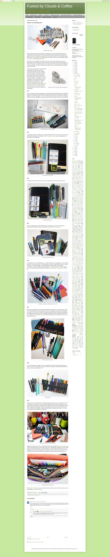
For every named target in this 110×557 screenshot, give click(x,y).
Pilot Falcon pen (75, 269)
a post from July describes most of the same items (36, 83)
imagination (77, 228)
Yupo (82, 344)
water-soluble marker (77, 331)
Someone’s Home (77, 76)
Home (27, 14)
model (79, 249)
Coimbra (77, 189)
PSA (73, 284)
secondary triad (80, 295)
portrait (79, 279)
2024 (74, 65)
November (76, 75)
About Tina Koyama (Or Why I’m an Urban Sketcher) (78, 24)
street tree (80, 313)
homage (79, 227)
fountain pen (75, 213)
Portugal (73, 280)
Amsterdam (75, 171)
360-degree (74, 164)
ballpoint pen (78, 174)
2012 (74, 155)
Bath (78, 177)
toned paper (80, 317)
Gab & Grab (78, 216)
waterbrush (79, 336)
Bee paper (81, 177)
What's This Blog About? (77, 22)
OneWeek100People (78, 258)
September (76, 133)
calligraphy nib (81, 184)
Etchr (81, 206)
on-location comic (79, 257)
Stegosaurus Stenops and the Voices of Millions (78, 98)
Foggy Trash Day (77, 94)
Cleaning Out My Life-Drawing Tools (78, 87)
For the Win (76, 102)
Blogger (77, 548)
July (75, 136)
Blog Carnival (81, 178)
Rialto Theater (76, 81)
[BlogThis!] (42, 492)
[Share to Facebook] (45, 492)
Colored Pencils (33, 14)
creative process (79, 197)
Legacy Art (55, 17)
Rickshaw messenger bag (62, 446)
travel (76, 318)
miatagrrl (77, 53)
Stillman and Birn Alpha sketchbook (77, 300)
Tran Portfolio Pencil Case (38, 314)
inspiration (81, 229)
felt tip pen (78, 211)
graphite (78, 223)
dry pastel (75, 204)
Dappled (75, 114)
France (82, 213)
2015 (74, 151)
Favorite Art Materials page (34, 488)
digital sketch (79, 201)
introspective (81, 230)
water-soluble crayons (77, 329)
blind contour (75, 178)
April (75, 140)
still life (73, 299)
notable (73, 255)
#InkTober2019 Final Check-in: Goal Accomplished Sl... (77, 129)
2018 (74, 146)
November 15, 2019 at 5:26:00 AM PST (39, 501)
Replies (32, 509)
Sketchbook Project (80, 297)
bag (73, 174)
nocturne (79, 254)
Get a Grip (76, 84)
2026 (74, 62)
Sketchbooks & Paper (55, 14)
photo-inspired (77, 268)
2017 (74, 148)
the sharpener (35, 85)
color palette (79, 190)
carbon (82, 185)
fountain (79, 212)
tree (82, 318)
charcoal (81, 186)
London (79, 239)
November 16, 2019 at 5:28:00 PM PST (45, 511)
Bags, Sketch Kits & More (66, 14)
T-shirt (81, 314)
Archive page (39, 489)
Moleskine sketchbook (76, 250)
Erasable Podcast (76, 29)
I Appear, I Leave (77, 107)
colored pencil (75, 192)
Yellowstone (74, 344)
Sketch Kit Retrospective (78, 105)
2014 (74, 152)
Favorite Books (38, 17)
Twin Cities (79, 319)
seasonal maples (78, 294)
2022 (74, 68)
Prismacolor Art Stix (79, 282)
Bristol (80, 182)
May (75, 139)
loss (77, 240)
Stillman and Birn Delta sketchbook (77, 304)
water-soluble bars (78, 328)
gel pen (81, 217)
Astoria (81, 173)
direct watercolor (77, 202)
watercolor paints (78, 338)
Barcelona (73, 175)
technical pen (79, 315)
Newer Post (29, 537)
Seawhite (73, 295)
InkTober (76, 229)
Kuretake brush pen (76, 235)
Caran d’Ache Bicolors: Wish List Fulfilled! (78, 123)
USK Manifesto (78, 325)
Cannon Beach (76, 185)
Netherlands (74, 254)
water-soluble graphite (79, 330)
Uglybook (74, 320)
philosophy (81, 267)
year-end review (78, 343)
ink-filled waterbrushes (55, 227)
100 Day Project (75, 160)
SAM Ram (76, 96)
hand (78, 226)
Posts (75, 352)
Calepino (80, 183)
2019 (74, 72)
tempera (73, 316)
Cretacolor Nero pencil (79, 198)
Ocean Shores (79, 256)
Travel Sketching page (37, 57)
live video (74, 239)
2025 (74, 63)
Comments (76, 354)
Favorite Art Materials (77, 14)
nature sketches (78, 253)
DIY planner (75, 203)
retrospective (74, 286)
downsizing (81, 203)
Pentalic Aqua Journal (75, 264)
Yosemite (78, 344)
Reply (31, 506)
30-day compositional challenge (77, 163)
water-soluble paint (75, 333)
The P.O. (75, 85)
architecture (74, 173)
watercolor (74, 337)
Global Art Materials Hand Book (77, 220)
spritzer (81, 298)
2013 (74, 154)
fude (74, 216)
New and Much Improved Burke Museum (78, 121)
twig (75, 319)
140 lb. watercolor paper (77, 162)
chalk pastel (76, 186)
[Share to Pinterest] (46, 492)
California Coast (74, 184)
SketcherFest (76, 298)
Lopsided (75, 101)
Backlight (75, 126)
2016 (74, 149)
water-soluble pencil (36, 495)
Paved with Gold (77, 93)
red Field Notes (57, 266)
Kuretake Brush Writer (76, 236)
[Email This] (41, 492)
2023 (74, 66)
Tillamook (77, 316)
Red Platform (76, 89)
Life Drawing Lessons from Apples (78, 117)
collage (81, 189)
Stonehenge (74, 313)
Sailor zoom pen (78, 291)
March (75, 142)
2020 (74, 71)
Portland (73, 278)
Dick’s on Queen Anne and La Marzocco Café (78, 113)
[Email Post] (39, 492)
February (76, 143)
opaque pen (74, 259)
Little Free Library (79, 238)
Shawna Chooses (77, 104)
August (75, 134)
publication (76, 284)
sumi (77, 314)
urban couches (78, 322)
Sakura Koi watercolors (76, 292)
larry (31, 501)
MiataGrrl (34, 511)
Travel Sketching (29, 17)
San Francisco (77, 293)
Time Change (76, 118)
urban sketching (77, 323)
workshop (81, 342)
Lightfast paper (80, 237)
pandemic (79, 259)
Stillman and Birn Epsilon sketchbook (77, 306)
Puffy (75, 79)
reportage (79, 285)
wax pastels (74, 339)
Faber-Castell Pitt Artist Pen (77, 208)
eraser (77, 206)
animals (78, 172)
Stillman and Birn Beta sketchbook (77, 303)
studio (73, 314)
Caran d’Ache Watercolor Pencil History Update (78, 109)
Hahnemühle (74, 225)
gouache (73, 223)
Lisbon (74, 238)
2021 (74, 69)
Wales (77, 327)
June (75, 137)
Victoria (78, 326)
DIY (82, 202)
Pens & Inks (46, 14)
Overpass (75, 78)
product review (77, 283)
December (76, 73)
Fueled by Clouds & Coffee (49, 6)
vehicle (73, 326)
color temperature (76, 191)
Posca (79, 280)
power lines (74, 281)
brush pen (74, 183)
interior (75, 230)
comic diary (78, 193)
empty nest (76, 205)
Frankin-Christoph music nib (78, 215)
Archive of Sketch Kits (47, 17)
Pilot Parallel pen (76, 270)
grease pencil (75, 224)
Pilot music (81, 269)
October (75, 131)
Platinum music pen (78, 273)
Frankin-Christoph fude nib (78, 214)
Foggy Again (76, 82)
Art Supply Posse (76, 30)
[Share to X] (44, 492)
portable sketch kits (76, 277)
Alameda (81, 170)
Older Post (66, 537)
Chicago (75, 187)
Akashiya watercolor (75, 170)
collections (73, 190)
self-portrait (76, 296)
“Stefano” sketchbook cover (49, 136)
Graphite (40, 14)
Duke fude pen (80, 204)
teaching (73, 315)
